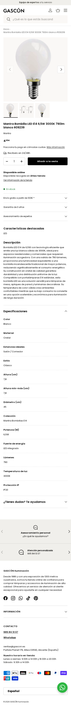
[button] (58, 10)
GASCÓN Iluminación (19, 701)
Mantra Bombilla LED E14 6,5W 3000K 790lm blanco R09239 (34, 32)
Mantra (7, 133)
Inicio (6, 29)
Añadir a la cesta (47, 161)
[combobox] (35, 19)
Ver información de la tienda (17, 180)
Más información (56, 147)
